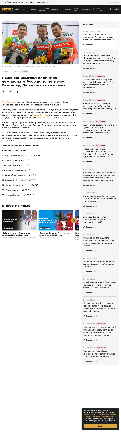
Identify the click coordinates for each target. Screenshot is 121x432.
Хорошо (100, 426)
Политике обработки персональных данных (100, 414)
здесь (48, 2)
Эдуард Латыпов (40, 115)
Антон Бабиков (43, 117)
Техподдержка (114, 2)
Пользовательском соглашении (96, 416)
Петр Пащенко (8, 102)
